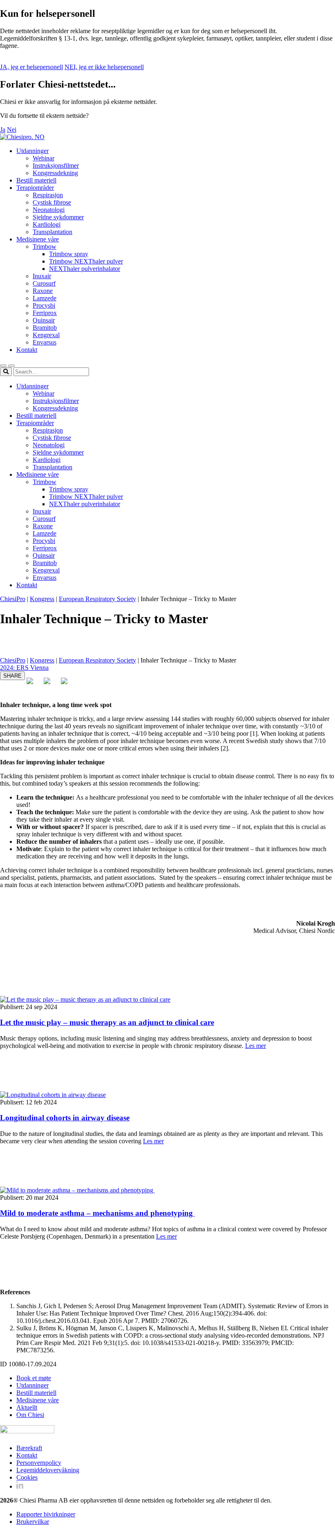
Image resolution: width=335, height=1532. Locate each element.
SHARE (12, 676)
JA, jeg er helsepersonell (31, 66)
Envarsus (44, 342)
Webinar (43, 158)
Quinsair (44, 320)
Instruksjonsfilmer (56, 165)
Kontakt (26, 349)
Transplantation (52, 231)
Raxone (43, 290)
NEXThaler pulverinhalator (84, 268)
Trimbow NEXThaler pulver (86, 261)
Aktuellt (26, 1407)
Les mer (255, 1045)
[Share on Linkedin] (67, 684)
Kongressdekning (55, 172)
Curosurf (44, 283)
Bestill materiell (36, 180)
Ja (2, 129)
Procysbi (44, 305)
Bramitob (45, 327)
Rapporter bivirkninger (45, 1514)
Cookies (27, 1477)
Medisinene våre (37, 239)
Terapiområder (35, 187)
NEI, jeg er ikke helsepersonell (104, 66)
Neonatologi (49, 209)
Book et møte (33, 1377)
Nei (11, 129)
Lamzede (44, 298)
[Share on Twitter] (50, 684)
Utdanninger (32, 150)
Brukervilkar (32, 1521)
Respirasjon (48, 195)
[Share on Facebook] (33, 684)
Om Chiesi (30, 1414)
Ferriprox (45, 312)
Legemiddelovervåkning (47, 1470)
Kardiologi (46, 224)
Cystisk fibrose (52, 202)
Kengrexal (46, 334)
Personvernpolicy (38, 1462)
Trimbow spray (68, 253)
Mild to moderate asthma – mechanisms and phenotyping (97, 1213)
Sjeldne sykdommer (58, 217)
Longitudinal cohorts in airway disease (65, 1117)
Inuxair (42, 276)
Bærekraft (29, 1447)
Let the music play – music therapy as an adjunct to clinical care (107, 1022)
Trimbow (44, 246)
